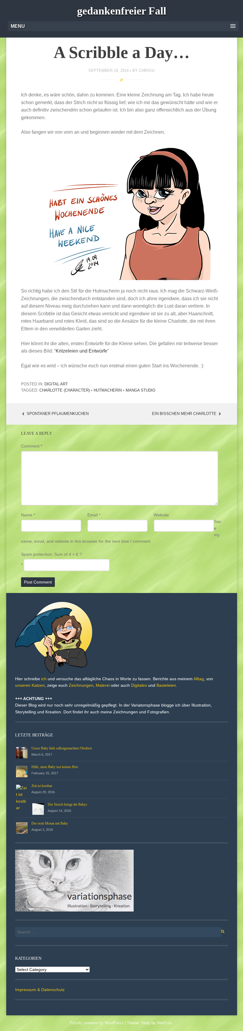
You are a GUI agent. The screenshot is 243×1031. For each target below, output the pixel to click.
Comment (31, 446)
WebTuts (164, 1023)
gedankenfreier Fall (121, 11)
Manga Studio (140, 390)
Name (28, 515)
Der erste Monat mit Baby (49, 823)
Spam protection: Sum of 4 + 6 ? (51, 554)
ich (44, 678)
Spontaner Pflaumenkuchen (57, 413)
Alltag (199, 678)
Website (161, 515)
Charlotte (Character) (64, 390)
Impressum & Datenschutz (40, 989)
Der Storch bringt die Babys (67, 804)
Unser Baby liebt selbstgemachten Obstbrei (61, 748)
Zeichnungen (81, 685)
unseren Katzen (30, 685)
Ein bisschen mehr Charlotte (185, 413)
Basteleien (166, 685)
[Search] (219, 930)
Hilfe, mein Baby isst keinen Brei (54, 767)
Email (93, 515)
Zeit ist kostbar (41, 786)
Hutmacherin (108, 390)
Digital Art (56, 384)
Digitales (139, 685)
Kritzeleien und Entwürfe (81, 350)
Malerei (103, 685)
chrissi (147, 70)
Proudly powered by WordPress (97, 1023)
